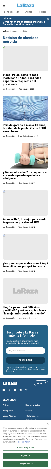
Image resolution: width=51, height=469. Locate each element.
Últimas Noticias (33, 405)
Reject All (25, 456)
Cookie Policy (24, 442)
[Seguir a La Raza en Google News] (21, 390)
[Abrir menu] (4, 5)
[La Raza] (25, 5)
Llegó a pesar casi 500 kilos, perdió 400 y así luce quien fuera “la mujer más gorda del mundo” (24, 310)
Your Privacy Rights (25, 447)
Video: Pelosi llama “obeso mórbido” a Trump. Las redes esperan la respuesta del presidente (22, 79)
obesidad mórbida (19, 31)
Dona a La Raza (11, 12)
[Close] (47, 424)
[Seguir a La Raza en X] (9, 390)
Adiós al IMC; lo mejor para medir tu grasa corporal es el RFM (25, 221)
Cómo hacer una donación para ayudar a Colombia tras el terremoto (24, 23)
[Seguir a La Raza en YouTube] (15, 390)
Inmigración (8, 410)
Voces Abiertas (9, 416)
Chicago (28, 12)
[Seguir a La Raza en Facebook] (4, 390)
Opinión (29, 410)
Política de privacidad (14, 369)
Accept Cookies (25, 464)
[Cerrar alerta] (48, 19)
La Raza (6, 31)
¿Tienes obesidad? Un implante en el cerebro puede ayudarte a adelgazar (25, 175)
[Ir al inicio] (14, 383)
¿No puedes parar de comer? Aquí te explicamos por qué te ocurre (25, 265)
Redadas (42, 12)
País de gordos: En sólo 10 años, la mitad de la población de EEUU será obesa (24, 128)
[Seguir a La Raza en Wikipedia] (26, 390)
